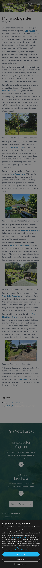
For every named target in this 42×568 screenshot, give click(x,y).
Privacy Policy (25, 550)
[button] (20, 564)
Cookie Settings (15, 550)
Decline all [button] (21, 559)
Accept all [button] (21, 554)
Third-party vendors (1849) (19, 537)
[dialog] (21, 544)
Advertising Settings (13, 548)
